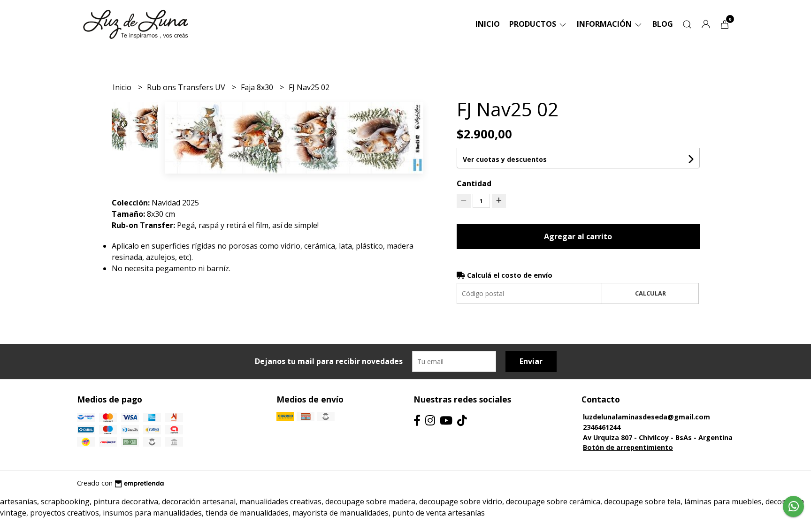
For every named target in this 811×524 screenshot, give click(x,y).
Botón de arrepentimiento (628, 447)
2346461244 (601, 427)
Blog (662, 24)
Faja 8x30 (258, 87)
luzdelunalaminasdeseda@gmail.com (646, 416)
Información (605, 24)
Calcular (650, 293)
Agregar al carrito (578, 236)
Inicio (487, 24)
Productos (533, 24)
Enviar (531, 361)
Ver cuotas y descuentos (505, 159)
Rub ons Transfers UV (187, 87)
